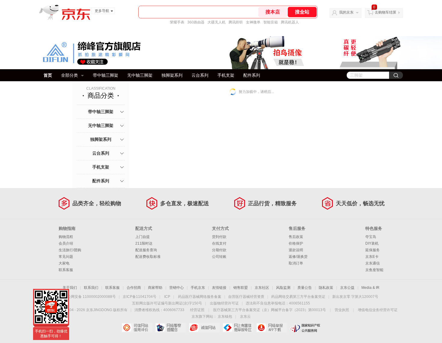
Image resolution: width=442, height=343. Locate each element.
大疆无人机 (216, 22)
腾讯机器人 (290, 22)
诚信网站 (204, 327)
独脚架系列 (172, 75)
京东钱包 (225, 316)
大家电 (64, 263)
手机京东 (198, 288)
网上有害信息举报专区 (238, 327)
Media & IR (370, 288)
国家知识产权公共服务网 (305, 327)
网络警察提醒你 (170, 327)
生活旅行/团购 (70, 250)
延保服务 (372, 250)
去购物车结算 (385, 12)
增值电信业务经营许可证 (377, 310)
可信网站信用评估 (136, 327)
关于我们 (70, 288)
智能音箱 (270, 22)
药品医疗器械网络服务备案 (199, 297)
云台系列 (200, 75)
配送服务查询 (146, 250)
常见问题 (66, 257)
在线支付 (219, 243)
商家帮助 (155, 288)
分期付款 (219, 250)
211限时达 (143, 243)
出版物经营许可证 (224, 303)
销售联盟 (240, 288)
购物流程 (66, 237)
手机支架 (225, 75)
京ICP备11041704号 (139, 297)
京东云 (245, 316)
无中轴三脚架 (139, 75)
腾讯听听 (236, 22)
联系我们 (91, 288)
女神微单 (253, 22)
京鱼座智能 (374, 270)
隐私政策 (326, 288)
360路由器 (195, 22)
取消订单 (296, 263)
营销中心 (176, 288)
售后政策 (296, 237)
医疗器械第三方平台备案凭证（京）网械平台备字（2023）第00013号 (269, 310)
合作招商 (134, 288)
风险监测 (283, 288)
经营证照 (197, 310)
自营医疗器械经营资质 (246, 297)
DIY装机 (372, 243)
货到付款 (219, 237)
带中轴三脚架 (105, 75)
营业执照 (342, 310)
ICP (167, 297)
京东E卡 (372, 257)
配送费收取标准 (148, 257)
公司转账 (219, 257)
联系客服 (66, 270)
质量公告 (304, 288)
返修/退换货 (298, 257)
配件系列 (251, 75)
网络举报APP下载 (271, 327)
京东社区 (262, 288)
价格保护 (296, 243)
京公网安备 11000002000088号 (90, 297)
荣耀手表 (177, 22)
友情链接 (219, 288)
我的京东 (346, 12)
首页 (48, 75)
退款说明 (296, 250)
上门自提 (142, 237)
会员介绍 (66, 243)
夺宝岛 (370, 237)
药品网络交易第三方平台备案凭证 (298, 297)
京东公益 (347, 288)
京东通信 (372, 263)
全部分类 (69, 75)
